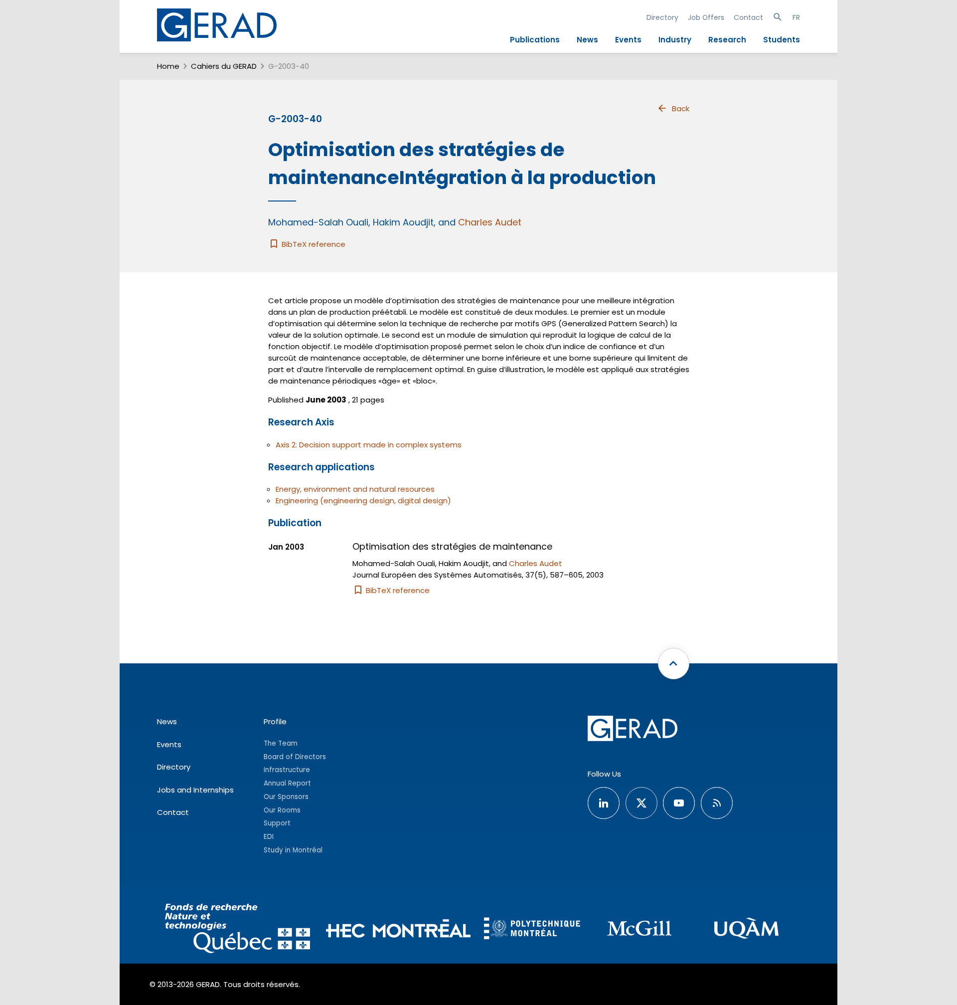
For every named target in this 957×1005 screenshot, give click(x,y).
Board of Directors (295, 757)
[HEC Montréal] (398, 930)
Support (277, 823)
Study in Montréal (293, 850)
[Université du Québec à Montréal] (746, 930)
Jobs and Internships (195, 790)
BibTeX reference (312, 244)
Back (680, 108)
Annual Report (287, 783)
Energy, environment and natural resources (355, 489)
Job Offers (706, 17)
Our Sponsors (286, 797)
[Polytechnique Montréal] (532, 930)
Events (628, 39)
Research (727, 39)
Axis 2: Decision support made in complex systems (369, 444)
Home (168, 66)
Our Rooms (282, 810)
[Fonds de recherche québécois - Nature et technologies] (237, 930)
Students (781, 39)
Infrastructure (287, 770)
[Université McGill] (639, 930)
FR (796, 17)
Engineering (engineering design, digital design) (363, 500)
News (587, 39)
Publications (535, 39)
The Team (281, 743)
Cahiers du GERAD (224, 66)
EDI (269, 836)
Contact (748, 17)
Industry (674, 39)
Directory (662, 17)
